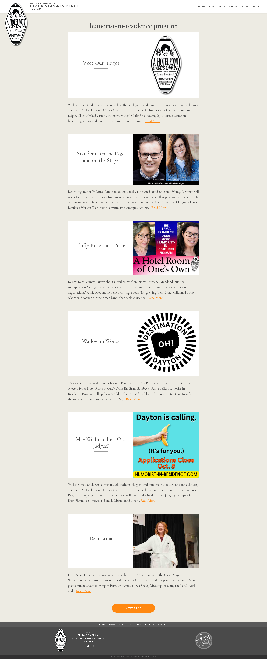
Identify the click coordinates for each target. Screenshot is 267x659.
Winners (233, 6)
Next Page (133, 608)
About (201, 6)
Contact (257, 6)
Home (102, 624)
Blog (245, 6)
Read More (152, 121)
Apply (212, 6)
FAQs (222, 6)
